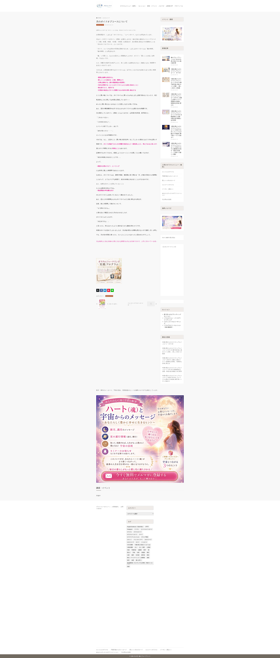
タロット (129, 539)
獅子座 (143, 555)
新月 (145, 550)
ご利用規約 (114, 506)
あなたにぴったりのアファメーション (172, 194)
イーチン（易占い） (168, 189)
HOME (99, 18)
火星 (128, 555)
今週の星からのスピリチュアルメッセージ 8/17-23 (172, 343)
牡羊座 (137, 555)
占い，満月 (142, 547)
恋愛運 (139, 550)
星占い (129, 552)
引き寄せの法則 (166, 199)
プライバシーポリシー (102, 506)
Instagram (129, 529)
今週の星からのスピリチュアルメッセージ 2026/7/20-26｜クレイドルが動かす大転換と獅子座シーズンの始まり (172, 378)
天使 (128, 550)
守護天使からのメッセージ (170, 176)
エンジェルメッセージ (146, 529)
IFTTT (147, 526)
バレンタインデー (138, 539)
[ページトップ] (277, 655)
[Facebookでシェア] (101, 290)
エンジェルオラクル (168, 172)
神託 (148, 555)
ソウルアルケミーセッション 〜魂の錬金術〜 (172, 326)
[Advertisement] (172, 272)
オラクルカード (137, 532)
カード (141, 534)
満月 (148, 552)
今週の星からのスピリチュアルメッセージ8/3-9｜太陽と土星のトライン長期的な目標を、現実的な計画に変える (172, 360)
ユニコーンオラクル (168, 185)
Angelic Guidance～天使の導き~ (135, 526)
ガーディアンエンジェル (133, 537)
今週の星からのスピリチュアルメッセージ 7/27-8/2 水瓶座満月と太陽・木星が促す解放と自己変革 (172, 369)
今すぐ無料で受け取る (168, 237)
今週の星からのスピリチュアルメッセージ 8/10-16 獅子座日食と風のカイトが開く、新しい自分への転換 (172, 350)
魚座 (128, 566)
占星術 (148, 547)
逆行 (128, 560)
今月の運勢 (130, 544)
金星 (133, 560)
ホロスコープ (106, 18)
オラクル (129, 532)
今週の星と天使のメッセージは (142, 544)
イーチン (137, 529)
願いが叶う (138, 560)
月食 (134, 552)
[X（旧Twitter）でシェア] (97, 290)
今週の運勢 (130, 547)
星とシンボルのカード (168, 180)
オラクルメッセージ (132, 534)
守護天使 (134, 550)
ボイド (137, 542)
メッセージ (144, 542)
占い (136, 547)
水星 (138, 552)
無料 (133, 555)
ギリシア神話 (144, 537)
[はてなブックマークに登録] (105, 290)
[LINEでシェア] (112, 290)
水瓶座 (143, 552)
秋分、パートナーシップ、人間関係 (136, 557)
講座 (148, 557)
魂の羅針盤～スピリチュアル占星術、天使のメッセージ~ (139, 563)
